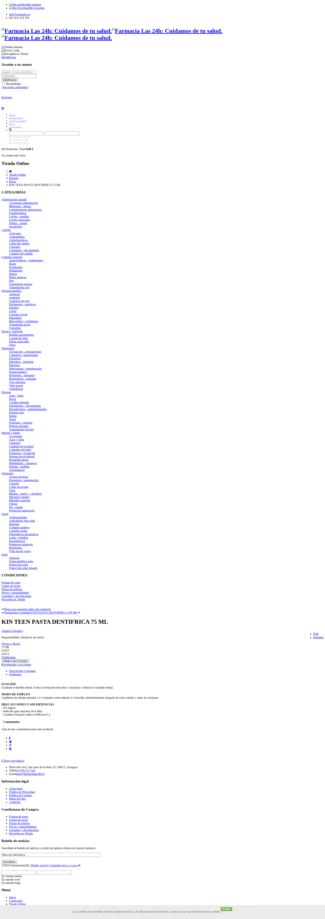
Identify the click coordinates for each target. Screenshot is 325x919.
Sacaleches (15, 226)
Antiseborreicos (18, 240)
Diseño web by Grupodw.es (47, 865)
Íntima (13, 416)
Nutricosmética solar (21, 561)
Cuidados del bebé (20, 449)
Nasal (12, 419)
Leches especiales (19, 219)
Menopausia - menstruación (25, 368)
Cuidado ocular (18, 530)
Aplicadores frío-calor (22, 520)
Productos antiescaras (21, 510)
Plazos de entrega (12, 589)
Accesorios (15, 436)
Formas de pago (11, 582)
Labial (13, 311)
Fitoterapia (8, 348)
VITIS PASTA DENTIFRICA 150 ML (53, 612)
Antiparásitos (17, 236)
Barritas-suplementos (21, 334)
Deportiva (15, 358)
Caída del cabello (19, 243)
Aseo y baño (16, 439)
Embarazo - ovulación (22, 453)
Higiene (13, 178)
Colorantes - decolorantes (24, 250)
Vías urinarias (17, 382)
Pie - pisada (16, 507)
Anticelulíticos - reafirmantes (26, 260)
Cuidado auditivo (19, 527)
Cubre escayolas (18, 487)
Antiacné (14, 294)
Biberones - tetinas (20, 206)
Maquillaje (15, 317)
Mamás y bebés (11, 432)
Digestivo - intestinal (21, 361)
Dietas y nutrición (12, 331)
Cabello (6, 230)
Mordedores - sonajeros (23, 463)
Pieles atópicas (17, 277)
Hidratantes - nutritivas (22, 304)
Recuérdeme (13, 83)
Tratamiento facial (19, 324)
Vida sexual (16, 385)
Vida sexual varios (20, 551)
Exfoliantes (15, 267)
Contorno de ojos (19, 301)
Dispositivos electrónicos (24, 534)
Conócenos (16, 117)
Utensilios (15, 328)
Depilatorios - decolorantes (25, 405)
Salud (5, 514)
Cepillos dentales (19, 402)
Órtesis (13, 503)
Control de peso (18, 338)
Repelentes (15, 547)
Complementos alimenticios (25, 209)
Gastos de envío (11, 585)
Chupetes (14, 443)
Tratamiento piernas (20, 284)
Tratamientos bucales (21, 429)
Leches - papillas (19, 216)
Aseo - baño (16, 395)
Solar (5, 554)
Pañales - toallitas (19, 466)
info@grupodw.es (19, 14)
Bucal (12, 181)
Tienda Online (17, 120)
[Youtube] (10, 748)
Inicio (12, 114)
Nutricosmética (18, 372)
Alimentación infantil (14, 199)
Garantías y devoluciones (16, 596)
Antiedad (14, 297)
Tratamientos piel (19, 287)
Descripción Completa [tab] (22, 671)
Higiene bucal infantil (22, 456)
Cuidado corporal (12, 257)
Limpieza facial (18, 314)
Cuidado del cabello (21, 253)
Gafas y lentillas (18, 537)
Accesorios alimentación (23, 203)
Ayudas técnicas (18, 476)
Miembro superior (19, 500)
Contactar (15, 126)
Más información (242, 908)
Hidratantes (16, 270)
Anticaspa (15, 233)
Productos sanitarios (21, 544)
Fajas (12, 490)
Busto (12, 263)
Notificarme (9, 657)
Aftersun (14, 558)
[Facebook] (9, 738)
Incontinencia (17, 541)
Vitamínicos (16, 388)
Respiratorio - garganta (22, 378)
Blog (12, 123)
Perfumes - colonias (20, 422)
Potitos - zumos (18, 223)
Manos (13, 274)
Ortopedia (7, 473)
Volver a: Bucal (11, 643)
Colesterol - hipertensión (23, 355)
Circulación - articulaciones (25, 351)
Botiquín (14, 524)
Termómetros (17, 470)
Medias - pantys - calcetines (25, 493)
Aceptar (226, 909)
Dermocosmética (11, 290)
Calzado (14, 483)
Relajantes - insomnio (22, 375)
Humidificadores (19, 459)
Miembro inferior (19, 497)
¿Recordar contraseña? (15, 87)
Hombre (14, 307)
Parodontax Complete (17, 612)
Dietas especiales (19, 341)
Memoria (14, 365)
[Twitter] (10, 741)
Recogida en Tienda (13, 599)
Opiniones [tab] (15, 674)
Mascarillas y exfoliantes (23, 321)
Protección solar (18, 564)
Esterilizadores (17, 213)
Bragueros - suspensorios (24, 480)
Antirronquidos (18, 517)
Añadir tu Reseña (12, 631)
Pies (11, 280)
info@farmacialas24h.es (30, 774)
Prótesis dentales (19, 426)
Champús (14, 246)
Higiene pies (16, 412)
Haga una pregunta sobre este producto (28, 609)
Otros (12, 345)
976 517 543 (27, 770)
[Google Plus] (10, 745)
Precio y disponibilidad (15, 592)
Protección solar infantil (23, 568)
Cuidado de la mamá (21, 446)
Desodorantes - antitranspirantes (28, 409)
